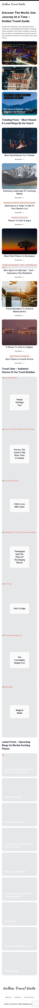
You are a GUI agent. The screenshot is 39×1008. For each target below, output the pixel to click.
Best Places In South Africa (19, 359)
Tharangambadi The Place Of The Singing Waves (19, 557)
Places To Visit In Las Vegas (16, 61)
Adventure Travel (9, 95)
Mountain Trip (26, 95)
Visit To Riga (19, 608)
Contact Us (17, 997)
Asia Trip (18, 95)
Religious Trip (19, 97)
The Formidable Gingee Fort (19, 660)
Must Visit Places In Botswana (19, 256)
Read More (18, 159)
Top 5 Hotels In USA (12, 86)
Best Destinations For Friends (19, 155)
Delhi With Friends (13, 797)
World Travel (20, 69)
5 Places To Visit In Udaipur (19, 347)
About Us (8, 997)
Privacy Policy (29, 997)
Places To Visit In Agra (19, 220)
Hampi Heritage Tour (20, 402)
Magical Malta (11, 971)
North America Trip (9, 44)
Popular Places (21, 44)
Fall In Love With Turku (15, 871)
